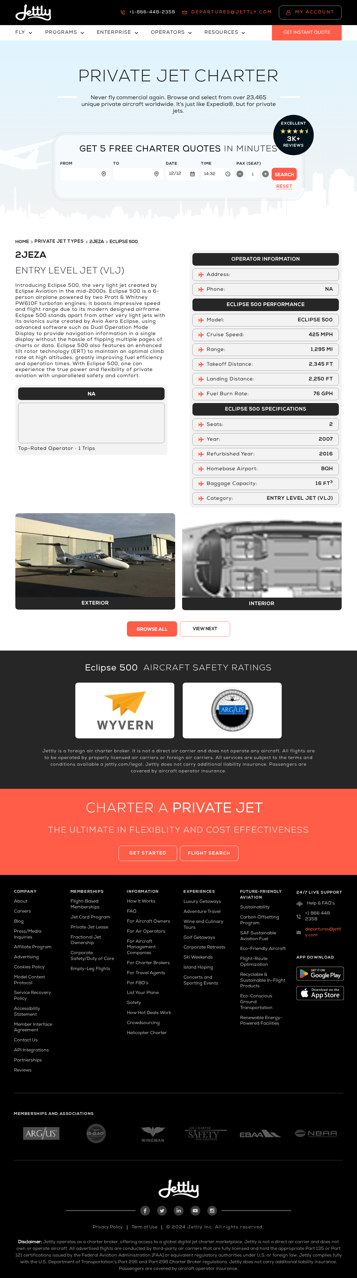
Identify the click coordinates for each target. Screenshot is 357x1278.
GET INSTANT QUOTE (306, 33)
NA (91, 394)
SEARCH (284, 175)
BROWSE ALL (152, 630)
